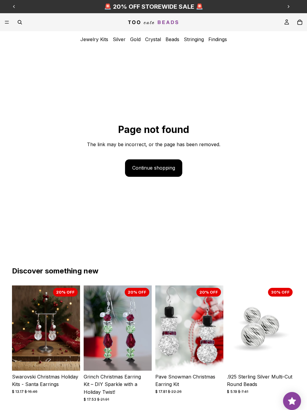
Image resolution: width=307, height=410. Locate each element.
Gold (135, 39)
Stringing (194, 39)
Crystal (153, 39)
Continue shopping (153, 168)
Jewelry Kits (94, 39)
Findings (217, 39)
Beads (172, 39)
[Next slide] (288, 6)
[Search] (19, 22)
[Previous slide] (14, 6)
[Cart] (299, 22)
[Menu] (7, 22)
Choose (147, 361)
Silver (119, 39)
